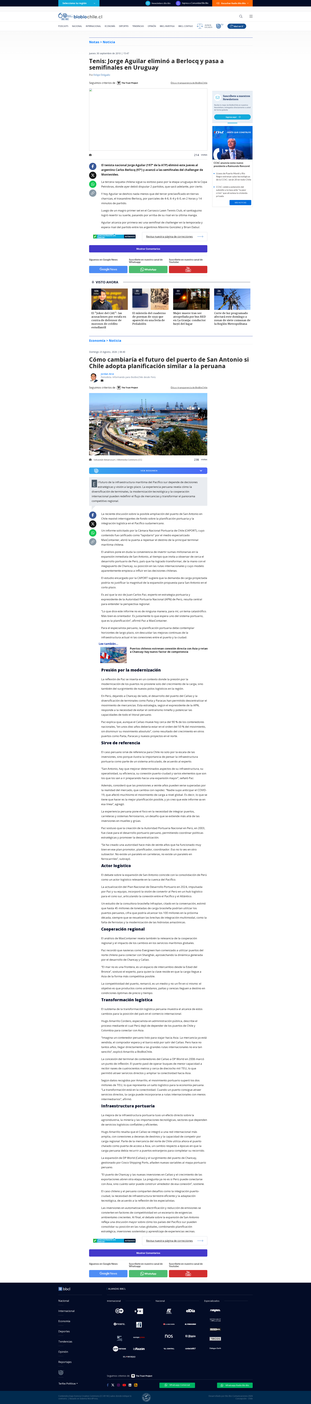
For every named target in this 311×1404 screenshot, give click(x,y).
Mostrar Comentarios (148, 248)
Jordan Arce (107, 373)
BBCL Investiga (167, 26)
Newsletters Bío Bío (161, 3)
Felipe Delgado (101, 75)
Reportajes (65, 1362)
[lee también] (114, 655)
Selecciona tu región (74, 3)
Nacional (77, 26)
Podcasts (63, 26)
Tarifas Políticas (67, 1383)
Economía (110, 26)
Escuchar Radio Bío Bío (233, 3)
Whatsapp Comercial (179, 1384)
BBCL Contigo (186, 26)
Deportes (123, 26)
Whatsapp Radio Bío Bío (237, 1385)
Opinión (152, 26)
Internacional (93, 26)
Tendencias (138, 26)
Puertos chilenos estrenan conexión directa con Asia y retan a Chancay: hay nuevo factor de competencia (169, 650)
